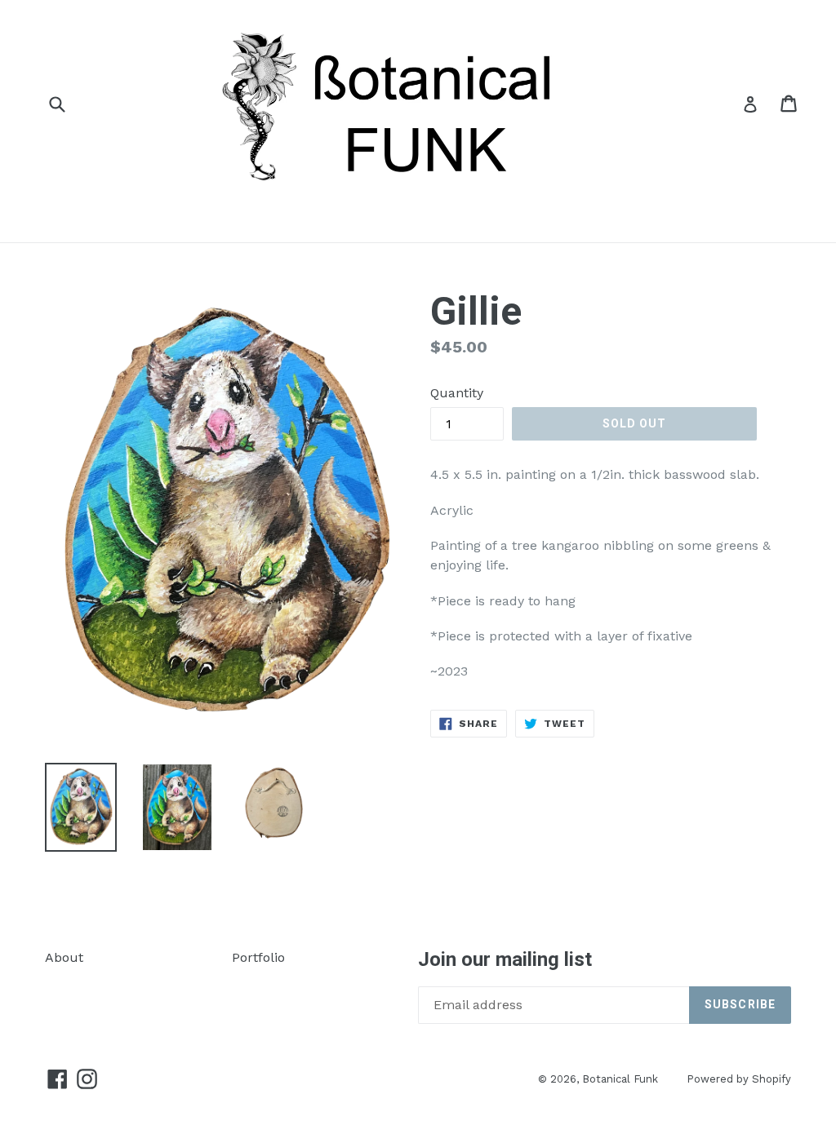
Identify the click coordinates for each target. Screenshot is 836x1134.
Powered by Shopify (739, 1079)
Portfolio (258, 957)
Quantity (456, 393)
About (64, 957)
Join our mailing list (505, 959)
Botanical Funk (620, 1079)
